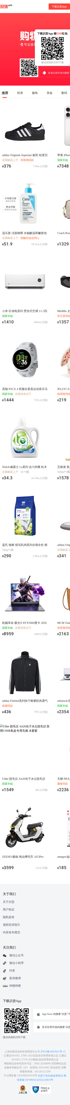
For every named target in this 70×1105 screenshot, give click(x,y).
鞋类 (20, 93)
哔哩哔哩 (15, 985)
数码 (64, 93)
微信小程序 (16, 962)
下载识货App (59, 6)
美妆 (49, 93)
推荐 (5, 93)
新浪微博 (15, 978)
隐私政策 (8, 917)
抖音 (12, 970)
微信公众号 (16, 955)
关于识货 (8, 901)
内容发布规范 (11, 932)
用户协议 (8, 909)
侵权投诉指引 (11, 924)
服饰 (35, 93)
